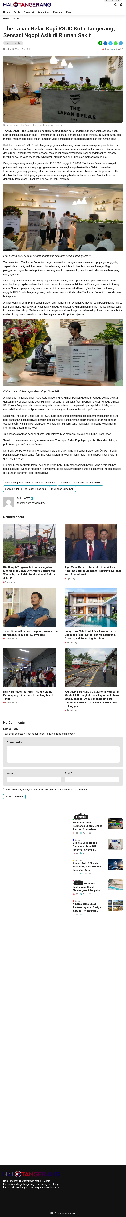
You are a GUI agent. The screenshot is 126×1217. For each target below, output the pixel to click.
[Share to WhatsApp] (115, 43)
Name (10, 773)
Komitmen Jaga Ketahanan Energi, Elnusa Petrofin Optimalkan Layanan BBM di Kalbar (87, 826)
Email (68, 773)
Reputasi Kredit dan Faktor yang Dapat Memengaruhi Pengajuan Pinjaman (87, 887)
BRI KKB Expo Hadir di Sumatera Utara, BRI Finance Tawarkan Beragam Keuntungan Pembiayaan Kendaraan (86, 846)
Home (6, 12)
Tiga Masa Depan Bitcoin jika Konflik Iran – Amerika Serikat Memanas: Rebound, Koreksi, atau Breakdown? (93, 571)
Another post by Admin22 (30, 503)
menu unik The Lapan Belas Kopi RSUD (80, 482)
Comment (14, 742)
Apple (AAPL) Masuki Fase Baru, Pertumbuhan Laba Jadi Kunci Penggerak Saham (87, 867)
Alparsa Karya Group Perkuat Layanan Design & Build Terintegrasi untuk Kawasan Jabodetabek (87, 907)
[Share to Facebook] (105, 43)
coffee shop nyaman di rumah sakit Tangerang (30, 482)
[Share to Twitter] (110, 43)
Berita (17, 12)
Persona (58, 12)
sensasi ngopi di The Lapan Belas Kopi (25, 488)
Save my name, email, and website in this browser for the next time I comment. (46, 789)
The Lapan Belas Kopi (62, 488)
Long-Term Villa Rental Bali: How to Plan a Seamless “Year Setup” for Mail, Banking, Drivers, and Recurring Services (90, 635)
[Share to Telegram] (120, 43)
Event (69, 12)
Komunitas (43, 12)
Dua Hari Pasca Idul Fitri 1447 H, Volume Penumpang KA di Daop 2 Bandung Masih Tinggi (28, 695)
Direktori (29, 12)
